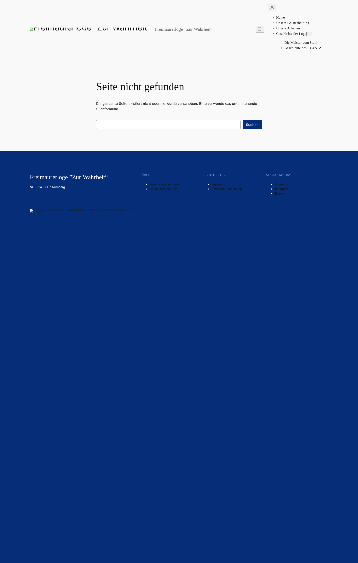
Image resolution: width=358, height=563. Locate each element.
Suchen (252, 125)
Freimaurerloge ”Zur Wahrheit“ (184, 29)
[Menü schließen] (272, 7)
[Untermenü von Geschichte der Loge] (309, 34)
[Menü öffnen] (260, 29)
